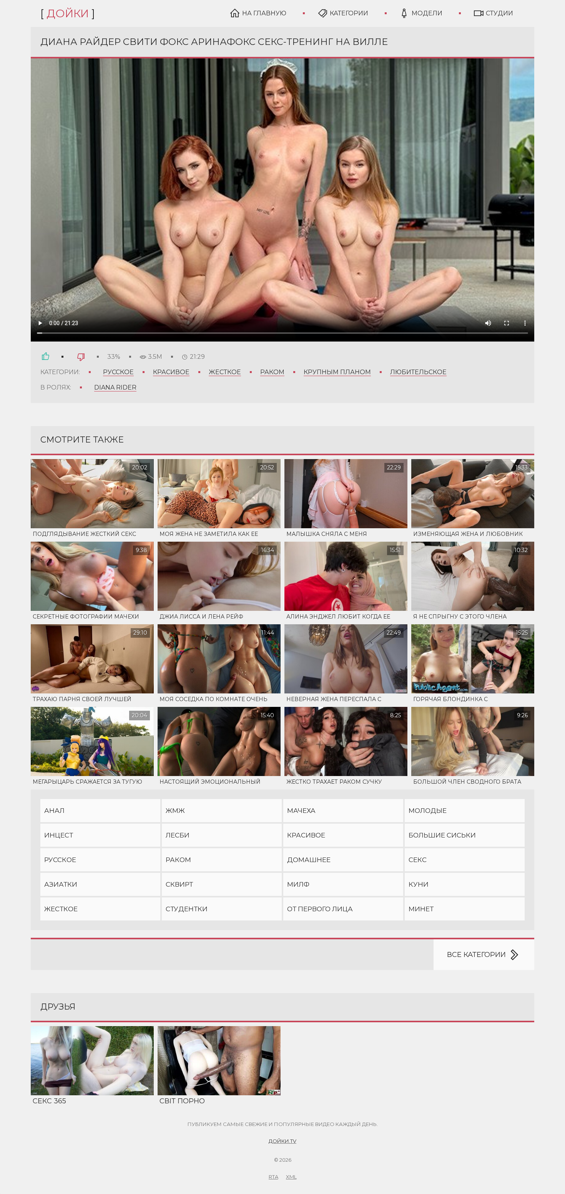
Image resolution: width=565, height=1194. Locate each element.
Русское (118, 372)
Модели (427, 13)
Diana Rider (115, 387)
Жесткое (225, 372)
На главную (264, 13)
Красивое (171, 372)
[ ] (67, 13)
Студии (499, 13)
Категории (349, 13)
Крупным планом (337, 372)
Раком (272, 372)
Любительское (418, 372)
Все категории (476, 954)
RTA (273, 1177)
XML (291, 1177)
